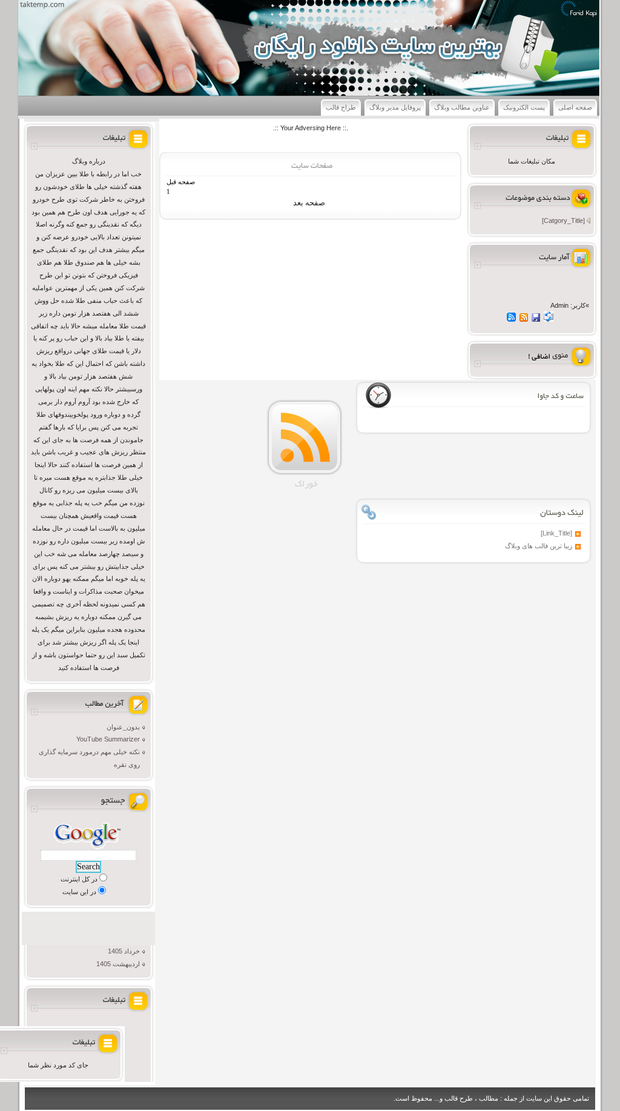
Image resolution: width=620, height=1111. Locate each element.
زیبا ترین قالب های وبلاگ (538, 545)
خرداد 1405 (124, 951)
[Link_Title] (556, 533)
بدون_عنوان (123, 727)
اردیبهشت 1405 (118, 963)
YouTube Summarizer (108, 739)
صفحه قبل (181, 182)
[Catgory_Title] (563, 220)
